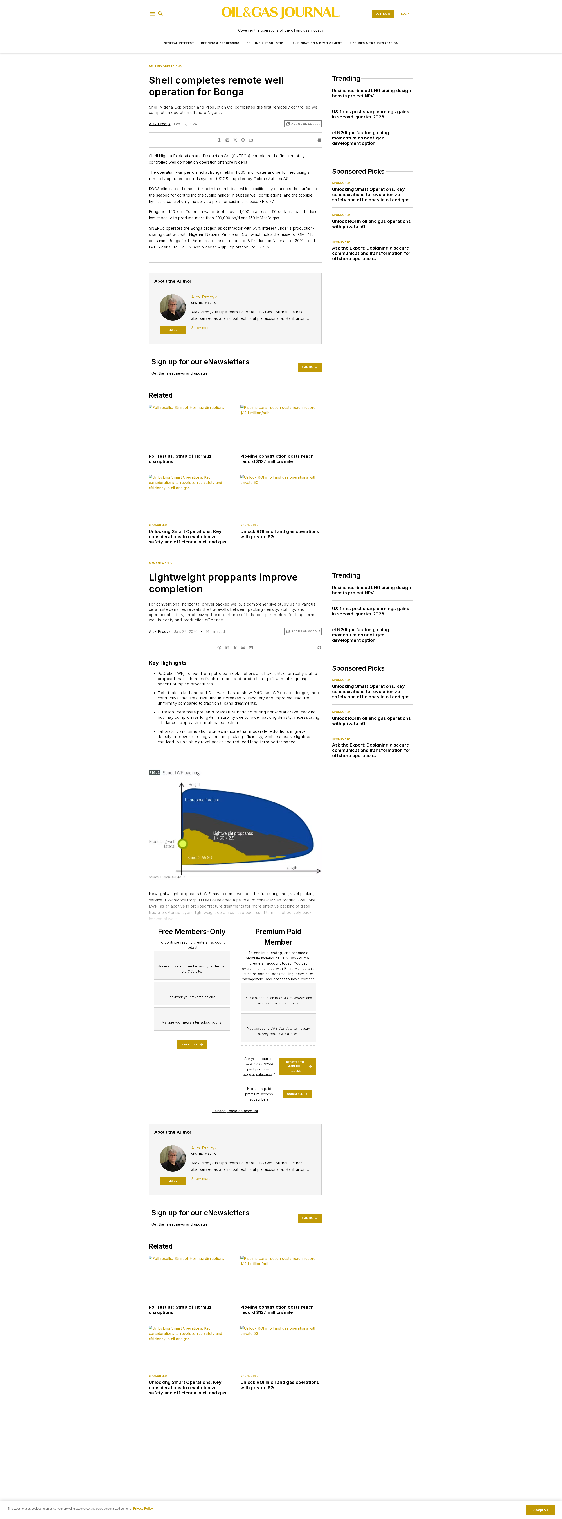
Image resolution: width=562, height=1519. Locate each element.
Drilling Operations (165, 66)
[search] (160, 14)
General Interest (179, 43)
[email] (251, 140)
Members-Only (160, 563)
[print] (319, 140)
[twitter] (235, 140)
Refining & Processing (220, 43)
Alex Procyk (159, 124)
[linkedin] (227, 140)
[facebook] (219, 140)
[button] (152, 14)
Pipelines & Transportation (373, 43)
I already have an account (235, 1111)
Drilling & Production (266, 43)
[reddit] (243, 140)
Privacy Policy (143, 1508)
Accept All (540, 1510)
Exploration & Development (317, 43)
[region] (281, 1510)
